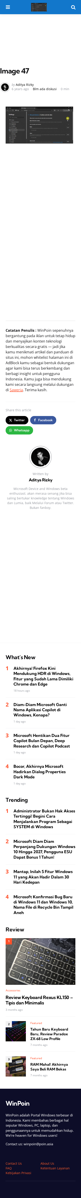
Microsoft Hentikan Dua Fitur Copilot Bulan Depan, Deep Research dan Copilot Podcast (42, 741)
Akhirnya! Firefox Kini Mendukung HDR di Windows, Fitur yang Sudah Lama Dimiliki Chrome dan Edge (43, 676)
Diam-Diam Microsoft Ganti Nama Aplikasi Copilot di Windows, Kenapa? (40, 710)
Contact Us (14, 1163)
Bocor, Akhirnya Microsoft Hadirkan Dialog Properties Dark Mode (40, 772)
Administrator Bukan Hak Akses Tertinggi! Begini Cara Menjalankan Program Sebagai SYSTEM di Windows (44, 818)
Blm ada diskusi (45, 89)
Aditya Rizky (25, 84)
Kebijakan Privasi (18, 1173)
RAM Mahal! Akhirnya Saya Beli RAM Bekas (49, 1066)
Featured (36, 1023)
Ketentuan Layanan (55, 1168)
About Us (47, 1163)
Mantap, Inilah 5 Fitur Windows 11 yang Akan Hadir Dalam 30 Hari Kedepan (43, 877)
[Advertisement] (40, 31)
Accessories (13, 990)
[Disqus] (40, 580)
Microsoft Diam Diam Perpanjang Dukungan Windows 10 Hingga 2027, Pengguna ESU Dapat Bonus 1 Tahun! (44, 849)
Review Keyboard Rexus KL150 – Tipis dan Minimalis (39, 1000)
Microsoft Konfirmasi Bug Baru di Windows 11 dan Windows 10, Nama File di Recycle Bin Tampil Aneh (43, 904)
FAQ (9, 1168)
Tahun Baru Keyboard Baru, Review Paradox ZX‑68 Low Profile (49, 1034)
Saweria (16, 389)
